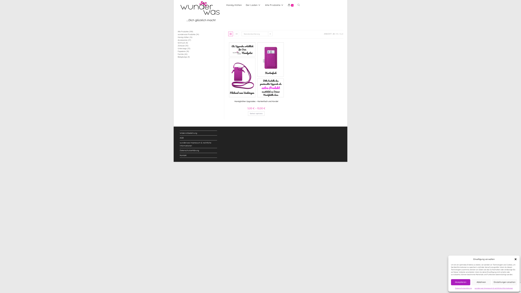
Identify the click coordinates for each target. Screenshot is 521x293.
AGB (182, 138)
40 (337, 34)
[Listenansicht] (236, 34)
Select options (256, 113)
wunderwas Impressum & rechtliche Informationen (494, 288)
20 (334, 34)
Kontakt (183, 155)
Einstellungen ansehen (504, 282)
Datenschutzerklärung (463, 288)
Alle (341, 34)
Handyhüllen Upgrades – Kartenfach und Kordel (256, 101)
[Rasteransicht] (230, 34)
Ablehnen (481, 282)
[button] (515, 259)
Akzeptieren (460, 282)
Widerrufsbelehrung (188, 133)
